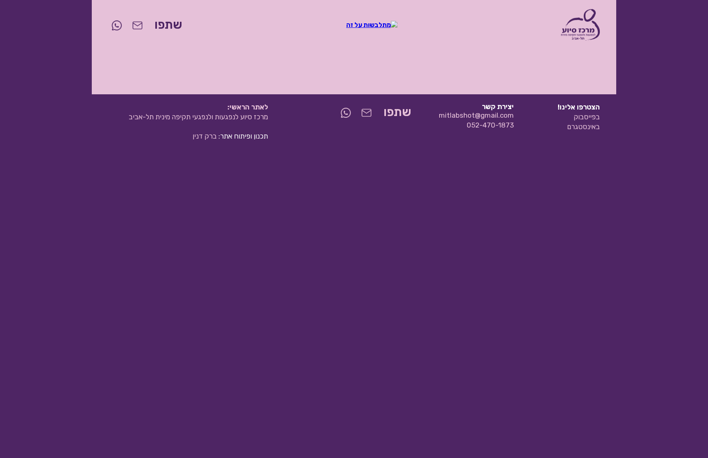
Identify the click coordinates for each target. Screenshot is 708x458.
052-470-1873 (490, 125)
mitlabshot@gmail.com (476, 115)
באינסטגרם (583, 127)
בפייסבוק (587, 117)
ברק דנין (205, 136)
